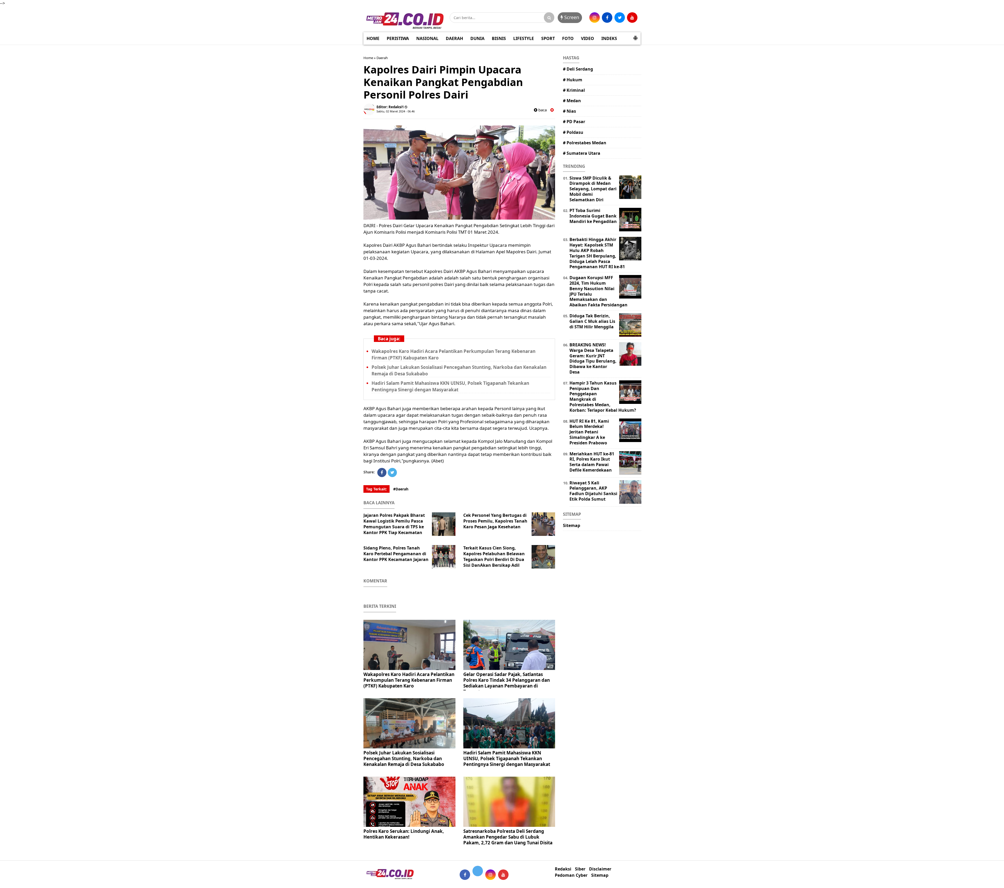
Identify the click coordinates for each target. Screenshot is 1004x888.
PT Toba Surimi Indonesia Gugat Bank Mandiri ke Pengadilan (593, 216)
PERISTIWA (398, 38)
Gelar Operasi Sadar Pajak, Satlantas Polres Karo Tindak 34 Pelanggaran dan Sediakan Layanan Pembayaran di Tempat (506, 683)
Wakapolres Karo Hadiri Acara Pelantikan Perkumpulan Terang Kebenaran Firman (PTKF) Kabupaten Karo (408, 680)
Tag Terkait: (376, 488)
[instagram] (594, 17)
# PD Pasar (574, 121)
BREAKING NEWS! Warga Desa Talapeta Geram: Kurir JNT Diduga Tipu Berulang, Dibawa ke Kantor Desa (593, 358)
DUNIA (477, 38)
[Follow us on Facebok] (465, 874)
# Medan (572, 101)
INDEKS (609, 38)
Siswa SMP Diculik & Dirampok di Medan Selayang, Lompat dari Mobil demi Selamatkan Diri (593, 189)
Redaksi (563, 869)
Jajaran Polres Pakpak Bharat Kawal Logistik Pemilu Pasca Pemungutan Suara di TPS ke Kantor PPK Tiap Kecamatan (394, 523)
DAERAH (454, 38)
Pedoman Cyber (571, 875)
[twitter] (619, 17)
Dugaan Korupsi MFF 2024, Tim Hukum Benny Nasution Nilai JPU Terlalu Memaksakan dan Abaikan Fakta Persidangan (598, 291)
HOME (373, 38)
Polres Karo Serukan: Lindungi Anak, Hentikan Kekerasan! (403, 834)
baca (542, 110)
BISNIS (499, 38)
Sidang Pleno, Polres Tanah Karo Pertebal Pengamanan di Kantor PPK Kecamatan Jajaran (396, 553)
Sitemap (571, 525)
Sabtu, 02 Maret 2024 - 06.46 (395, 111)
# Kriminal (574, 90)
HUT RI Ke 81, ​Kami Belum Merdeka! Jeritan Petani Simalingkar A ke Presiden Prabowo (589, 432)
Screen (571, 17)
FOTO (568, 38)
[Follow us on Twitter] (477, 871)
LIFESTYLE (523, 38)
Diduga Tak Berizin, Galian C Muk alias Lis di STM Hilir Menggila (592, 321)
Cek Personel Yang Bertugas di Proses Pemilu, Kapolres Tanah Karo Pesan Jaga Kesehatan (495, 521)
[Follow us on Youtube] (503, 874)
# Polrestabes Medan (584, 143)
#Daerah (400, 488)
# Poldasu (573, 132)
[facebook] (607, 17)
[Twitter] (392, 472)
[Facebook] (381, 472)
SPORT (548, 38)
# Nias (569, 111)
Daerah (382, 57)
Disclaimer (600, 869)
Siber (580, 869)
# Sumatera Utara (581, 153)
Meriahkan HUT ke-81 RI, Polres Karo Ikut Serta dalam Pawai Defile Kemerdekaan (591, 462)
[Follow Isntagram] (490, 874)
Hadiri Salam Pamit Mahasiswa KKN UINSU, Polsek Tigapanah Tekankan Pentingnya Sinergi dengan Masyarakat (506, 758)
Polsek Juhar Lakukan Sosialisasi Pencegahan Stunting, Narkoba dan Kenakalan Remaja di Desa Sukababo (403, 758)
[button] (635, 35)
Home (368, 57)
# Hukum (572, 80)
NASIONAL (427, 38)
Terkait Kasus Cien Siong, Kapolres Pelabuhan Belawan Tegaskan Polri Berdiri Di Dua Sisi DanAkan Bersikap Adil (494, 556)
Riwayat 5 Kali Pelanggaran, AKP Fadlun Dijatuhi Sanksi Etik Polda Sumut (593, 491)
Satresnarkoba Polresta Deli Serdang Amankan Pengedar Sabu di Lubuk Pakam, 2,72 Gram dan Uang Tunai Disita (507, 837)
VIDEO (587, 38)
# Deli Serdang (578, 69)
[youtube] (632, 17)
